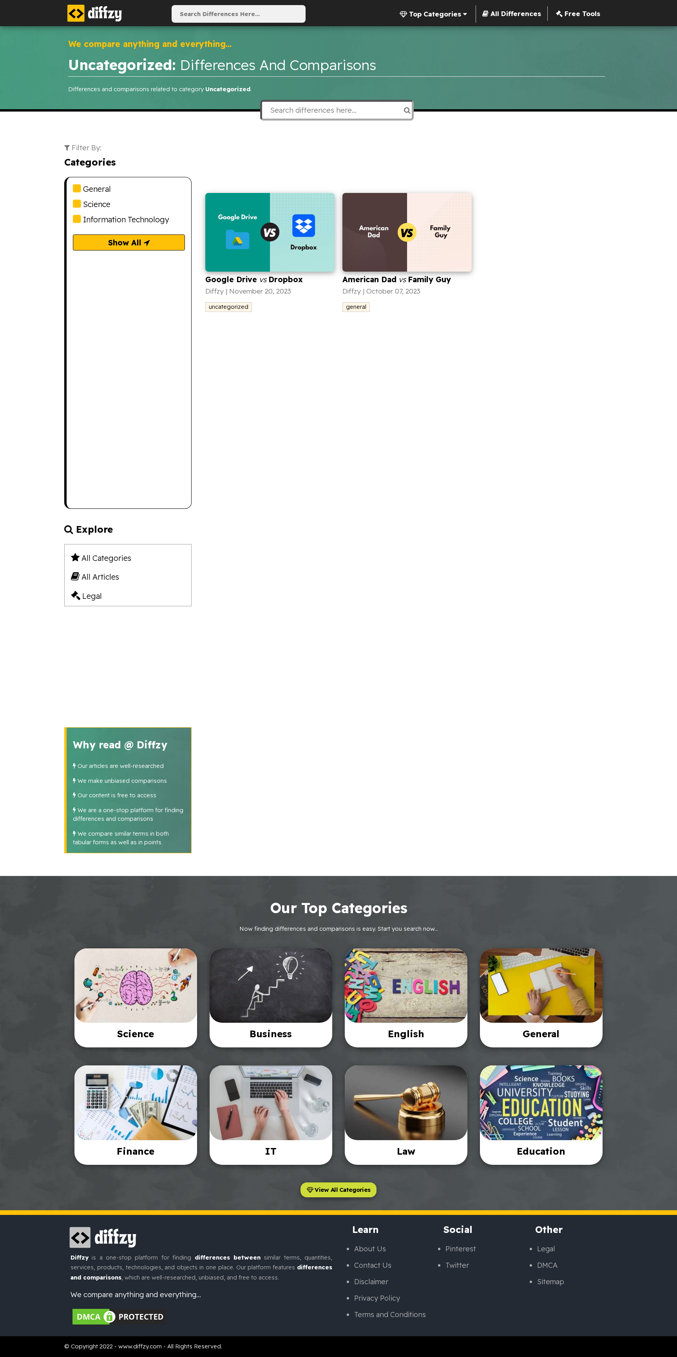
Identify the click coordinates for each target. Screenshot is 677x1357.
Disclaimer (371, 1281)
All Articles (99, 577)
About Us (370, 1248)
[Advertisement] (129, 391)
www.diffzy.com (140, 1346)
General (96, 189)
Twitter (457, 1265)
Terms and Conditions (390, 1314)
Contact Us (372, 1265)
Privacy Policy (377, 1298)
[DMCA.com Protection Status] (119, 1316)
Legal (91, 596)
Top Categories (435, 14)
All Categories (105, 558)
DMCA (547, 1265)
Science (95, 204)
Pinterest (460, 1248)
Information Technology (125, 219)
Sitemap (550, 1281)
